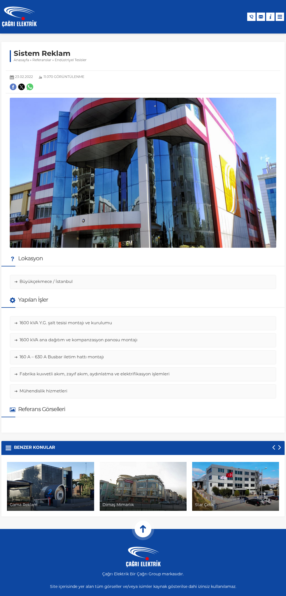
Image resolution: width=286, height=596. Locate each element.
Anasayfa (21, 60)
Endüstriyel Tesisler (71, 60)
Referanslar (41, 60)
